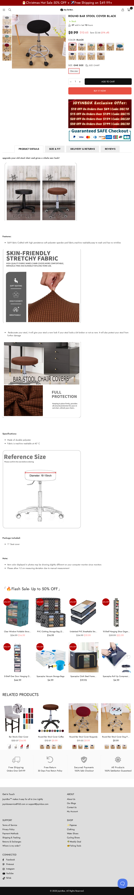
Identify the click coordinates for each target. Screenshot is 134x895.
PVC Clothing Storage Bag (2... (50, 631)
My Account (72, 811)
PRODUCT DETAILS (29, 149)
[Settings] (123, 9)
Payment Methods (10, 833)
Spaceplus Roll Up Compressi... (116, 676)
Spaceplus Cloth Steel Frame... (83, 676)
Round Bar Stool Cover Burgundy (83, 736)
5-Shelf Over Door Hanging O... (17, 676)
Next (63, 44)
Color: (76, 39)
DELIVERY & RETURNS (82, 149)
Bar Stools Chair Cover (18, 736)
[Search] (10, 9)
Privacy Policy (8, 829)
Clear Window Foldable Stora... (17, 631)
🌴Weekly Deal (74, 841)
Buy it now (100, 90)
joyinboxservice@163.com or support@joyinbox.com (25, 804)
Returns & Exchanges (11, 841)
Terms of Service (9, 825)
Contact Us (71, 807)
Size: (84, 65)
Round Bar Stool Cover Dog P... (115, 736)
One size (74, 71)
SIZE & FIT (54, 149)
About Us (71, 799)
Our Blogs (71, 803)
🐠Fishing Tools (74, 845)
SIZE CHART (94, 65)
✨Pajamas (72, 825)
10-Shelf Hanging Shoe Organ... (116, 631)
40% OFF (7, 602)
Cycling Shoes (73, 837)
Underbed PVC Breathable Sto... (83, 631)
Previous (15, 44)
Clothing (71, 829)
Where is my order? (11, 845)
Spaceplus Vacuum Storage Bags (50, 676)
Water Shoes (72, 833)
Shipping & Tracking (11, 837)
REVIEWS (110, 149)
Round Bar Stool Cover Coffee (51, 736)
